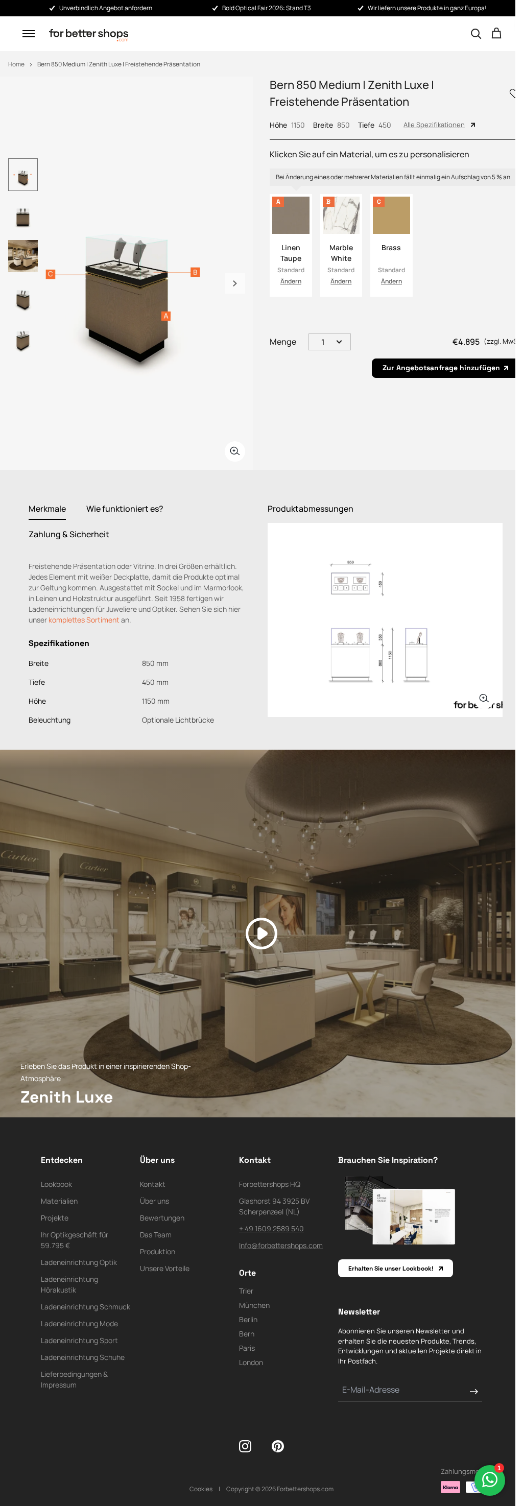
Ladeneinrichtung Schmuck (85, 1306)
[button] (28, 34)
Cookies (200, 1489)
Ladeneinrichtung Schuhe (83, 1357)
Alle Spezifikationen (434, 124)
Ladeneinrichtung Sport (79, 1340)
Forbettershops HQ (269, 1184)
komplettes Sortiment (84, 620)
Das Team (156, 1234)
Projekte (54, 1218)
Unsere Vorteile (164, 1268)
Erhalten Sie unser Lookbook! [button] (391, 1268)
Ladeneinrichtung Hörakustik (69, 1284)
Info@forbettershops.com (281, 1245)
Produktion (157, 1251)
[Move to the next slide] (235, 283)
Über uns (154, 1201)
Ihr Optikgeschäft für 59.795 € (74, 1240)
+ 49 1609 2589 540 (271, 1228)
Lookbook (56, 1184)
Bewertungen (162, 1218)
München (254, 1305)
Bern (246, 1333)
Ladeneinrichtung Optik (79, 1262)
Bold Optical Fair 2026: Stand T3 (266, 8)
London (251, 1362)
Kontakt (152, 1184)
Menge (283, 341)
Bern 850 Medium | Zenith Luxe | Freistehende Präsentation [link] (118, 64)
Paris (247, 1348)
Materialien (59, 1201)
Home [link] (16, 64)
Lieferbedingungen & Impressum (74, 1379)
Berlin (248, 1319)
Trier (246, 1291)
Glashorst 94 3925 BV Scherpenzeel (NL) (274, 1206)
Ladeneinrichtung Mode (79, 1323)
